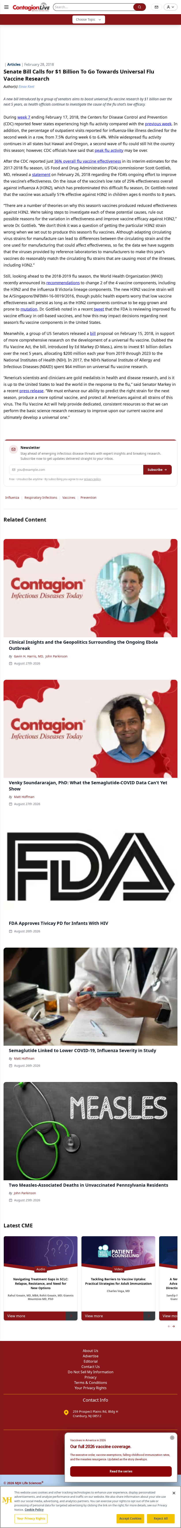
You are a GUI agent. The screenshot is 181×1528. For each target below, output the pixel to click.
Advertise (90, 1356)
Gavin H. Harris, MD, (29, 656)
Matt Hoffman (24, 797)
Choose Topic (85, 19)
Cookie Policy (34, 1510)
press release (31, 390)
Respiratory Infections (41, 497)
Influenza (12, 497)
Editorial (91, 1361)
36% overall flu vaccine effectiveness (87, 161)
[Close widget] (172, 1437)
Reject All (161, 1518)
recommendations (63, 282)
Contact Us (90, 1366)
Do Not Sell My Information (90, 1372)
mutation (29, 309)
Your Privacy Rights (91, 1387)
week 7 (23, 117)
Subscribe (155, 469)
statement (41, 174)
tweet (99, 309)
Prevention (88, 497)
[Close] (174, 1493)
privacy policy (92, 479)
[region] (90, 1507)
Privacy (90, 1377)
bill (93, 333)
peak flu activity (109, 150)
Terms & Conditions (90, 1382)
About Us (90, 1350)
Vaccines (68, 497)
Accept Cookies (130, 1518)
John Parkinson (56, 656)
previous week (158, 123)
